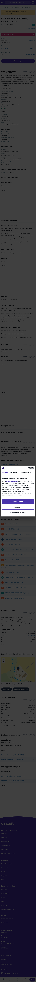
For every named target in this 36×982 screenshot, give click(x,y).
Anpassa (17, 507)
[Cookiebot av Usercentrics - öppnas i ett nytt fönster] (26, 468)
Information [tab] (13, 472)
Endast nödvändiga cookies (18, 512)
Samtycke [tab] (5, 472)
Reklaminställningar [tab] (25, 472)
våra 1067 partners (12, 481)
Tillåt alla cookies (18, 501)
